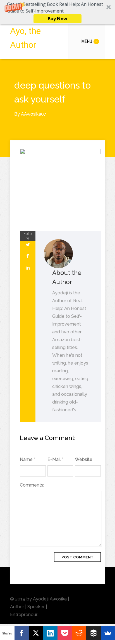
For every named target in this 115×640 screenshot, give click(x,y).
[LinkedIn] (50, 633)
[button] (57, 12)
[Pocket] (65, 633)
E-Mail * (55, 459)
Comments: (32, 485)
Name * (27, 459)
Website (83, 459)
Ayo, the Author (25, 38)
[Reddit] (79, 633)
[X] (36, 633)
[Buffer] (93, 633)
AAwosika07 (33, 114)
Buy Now (57, 19)
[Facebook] (22, 633)
